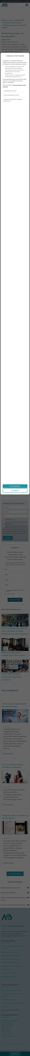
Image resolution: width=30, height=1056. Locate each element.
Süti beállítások (15, 490)
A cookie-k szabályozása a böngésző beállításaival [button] (12, 100)
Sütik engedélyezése (15, 486)
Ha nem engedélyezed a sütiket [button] (11, 95)
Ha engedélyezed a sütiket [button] (10, 91)
